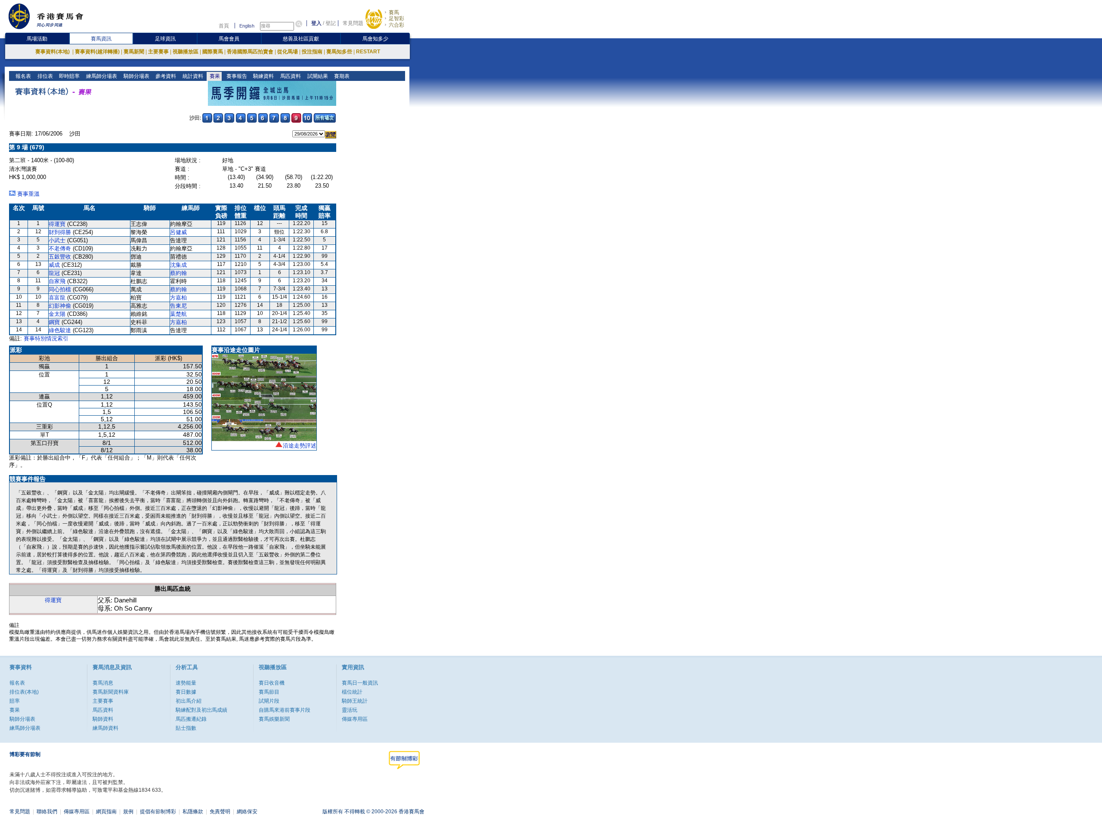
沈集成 (178, 265)
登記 (330, 23)
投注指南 (312, 52)
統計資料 (192, 76)
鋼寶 (54, 322)
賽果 (214, 76)
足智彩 (396, 18)
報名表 (22, 76)
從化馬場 (287, 52)
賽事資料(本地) (53, 52)
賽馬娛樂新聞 (274, 719)
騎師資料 (103, 719)
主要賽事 (158, 52)
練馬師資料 (105, 728)
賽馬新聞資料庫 (111, 692)
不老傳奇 (60, 248)
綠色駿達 (60, 330)
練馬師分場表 (101, 76)
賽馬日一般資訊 (360, 683)
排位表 (44, 76)
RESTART (368, 52)
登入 (316, 23)
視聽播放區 (185, 52)
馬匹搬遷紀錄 (191, 719)
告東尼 (178, 306)
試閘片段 (269, 701)
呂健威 (178, 232)
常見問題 (353, 23)
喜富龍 (57, 297)
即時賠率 (69, 76)
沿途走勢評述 (299, 445)
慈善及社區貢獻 (301, 39)
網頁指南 (106, 812)
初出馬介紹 (188, 701)
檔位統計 (352, 692)
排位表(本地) (24, 692)
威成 (54, 265)
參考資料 (165, 76)
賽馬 (394, 12)
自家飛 (57, 281)
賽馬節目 (269, 692)
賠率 (14, 701)
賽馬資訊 (101, 39)
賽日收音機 (272, 683)
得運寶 (57, 224)
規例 (128, 812)
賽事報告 (236, 76)
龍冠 (54, 273)
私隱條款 (193, 812)
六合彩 (396, 25)
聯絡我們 (47, 812)
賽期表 (341, 76)
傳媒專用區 (355, 719)
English (246, 25)
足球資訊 (165, 39)
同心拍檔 (60, 289)
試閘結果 (317, 76)
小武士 (57, 240)
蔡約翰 (178, 273)
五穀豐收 (60, 256)
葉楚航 (178, 314)
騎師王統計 (355, 701)
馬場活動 (37, 39)
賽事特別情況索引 (46, 338)
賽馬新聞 (134, 52)
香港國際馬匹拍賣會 (250, 52)
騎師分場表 (135, 76)
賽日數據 (186, 692)
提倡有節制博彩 (158, 812)
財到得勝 (60, 232)
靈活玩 (349, 710)
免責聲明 (220, 812)
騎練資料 (263, 76)
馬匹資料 (290, 76)
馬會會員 (229, 39)
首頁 (224, 26)
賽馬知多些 (339, 52)
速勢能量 (186, 683)
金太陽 (57, 314)
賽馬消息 (103, 683)
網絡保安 (247, 812)
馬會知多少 (375, 39)
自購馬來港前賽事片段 (284, 710)
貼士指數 (186, 728)
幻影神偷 (60, 306)
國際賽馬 (212, 52)
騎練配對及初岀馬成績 (201, 710)
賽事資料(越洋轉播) (97, 52)
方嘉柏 (178, 297)
